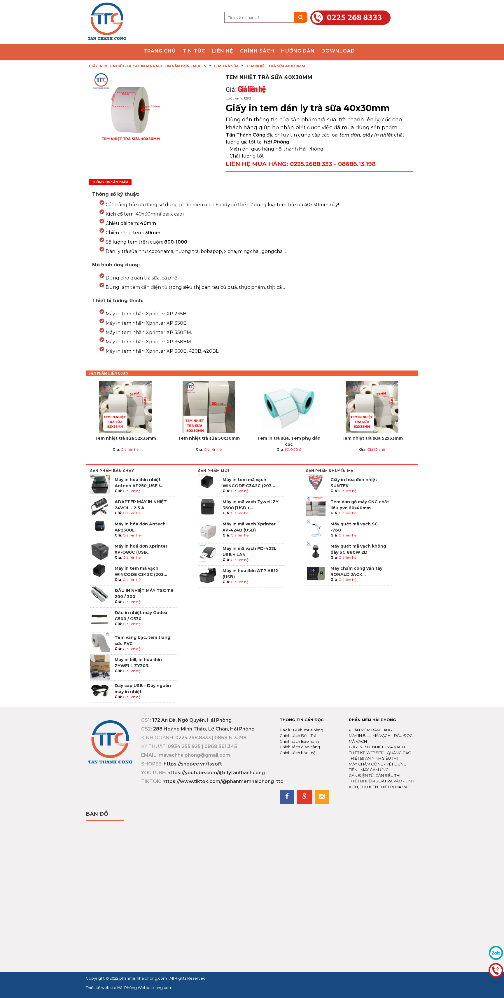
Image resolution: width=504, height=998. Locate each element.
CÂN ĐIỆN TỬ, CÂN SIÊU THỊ (374, 775)
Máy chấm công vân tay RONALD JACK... (356, 571)
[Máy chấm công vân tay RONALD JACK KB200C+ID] (316, 573)
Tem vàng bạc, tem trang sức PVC (142, 640)
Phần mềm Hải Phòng (372, 719)
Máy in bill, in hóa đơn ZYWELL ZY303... (138, 662)
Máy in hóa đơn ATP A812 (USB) (250, 573)
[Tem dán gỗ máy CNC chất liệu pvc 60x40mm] (316, 506)
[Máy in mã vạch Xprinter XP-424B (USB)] (208, 531)
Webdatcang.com (154, 987)
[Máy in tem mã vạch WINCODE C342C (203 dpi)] (100, 570)
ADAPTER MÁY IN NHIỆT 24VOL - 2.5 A (141, 505)
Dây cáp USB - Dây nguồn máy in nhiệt (143, 688)
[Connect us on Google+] (304, 797)
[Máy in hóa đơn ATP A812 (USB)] (208, 575)
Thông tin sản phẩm (110, 182)
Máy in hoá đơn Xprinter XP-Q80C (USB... (141, 549)
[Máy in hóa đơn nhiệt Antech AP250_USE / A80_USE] (100, 484)
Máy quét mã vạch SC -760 (354, 527)
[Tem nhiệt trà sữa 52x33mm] (125, 407)
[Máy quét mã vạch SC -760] (316, 528)
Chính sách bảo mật (298, 752)
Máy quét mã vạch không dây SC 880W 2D (358, 549)
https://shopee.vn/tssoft (193, 764)
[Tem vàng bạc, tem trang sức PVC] (100, 641)
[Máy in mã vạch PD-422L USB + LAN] (208, 553)
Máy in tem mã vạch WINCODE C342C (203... (141, 571)
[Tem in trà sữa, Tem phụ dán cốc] (289, 407)
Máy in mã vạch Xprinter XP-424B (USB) (249, 527)
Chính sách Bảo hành (299, 741)
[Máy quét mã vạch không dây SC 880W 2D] (316, 550)
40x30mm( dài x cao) (160, 214)
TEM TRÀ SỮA (226, 66)
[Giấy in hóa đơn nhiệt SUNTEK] (316, 482)
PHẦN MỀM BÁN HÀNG (370, 730)
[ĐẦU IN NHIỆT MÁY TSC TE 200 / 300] (100, 594)
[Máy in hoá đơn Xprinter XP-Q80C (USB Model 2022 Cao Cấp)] (100, 550)
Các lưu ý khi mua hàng (301, 730)
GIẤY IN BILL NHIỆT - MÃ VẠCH (377, 746)
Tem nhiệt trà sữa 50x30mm (209, 438)
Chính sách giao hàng (300, 746)
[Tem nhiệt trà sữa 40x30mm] (107, 21)
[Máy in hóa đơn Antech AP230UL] (100, 528)
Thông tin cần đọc (302, 719)
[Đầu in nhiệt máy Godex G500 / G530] (100, 619)
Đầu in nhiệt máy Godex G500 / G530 (141, 615)
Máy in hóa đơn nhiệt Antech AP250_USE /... (139, 482)
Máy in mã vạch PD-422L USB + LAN (249, 551)
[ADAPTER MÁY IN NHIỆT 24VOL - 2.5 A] (100, 506)
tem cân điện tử (148, 287)
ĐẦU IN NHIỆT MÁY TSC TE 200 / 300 (144, 593)
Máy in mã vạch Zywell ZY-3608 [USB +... (251, 505)
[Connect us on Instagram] (322, 797)
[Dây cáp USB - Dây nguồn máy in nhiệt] (100, 690)
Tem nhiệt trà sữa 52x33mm (125, 438)
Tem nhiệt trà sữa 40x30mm (275, 66)
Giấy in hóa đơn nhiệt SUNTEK (353, 482)
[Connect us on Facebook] (287, 797)
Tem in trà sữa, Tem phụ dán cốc (289, 441)
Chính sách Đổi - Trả (298, 735)
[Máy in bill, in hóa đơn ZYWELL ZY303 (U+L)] (100, 667)
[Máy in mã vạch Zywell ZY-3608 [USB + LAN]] (208, 506)
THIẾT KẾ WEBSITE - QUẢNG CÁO (380, 752)
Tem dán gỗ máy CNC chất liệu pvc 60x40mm (359, 505)
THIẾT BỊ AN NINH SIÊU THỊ (373, 758)
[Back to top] (498, 987)
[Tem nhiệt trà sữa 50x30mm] (208, 407)
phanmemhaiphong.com (143, 978)
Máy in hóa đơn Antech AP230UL (140, 527)
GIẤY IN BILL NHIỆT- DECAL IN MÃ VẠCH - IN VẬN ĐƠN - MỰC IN (147, 66)
